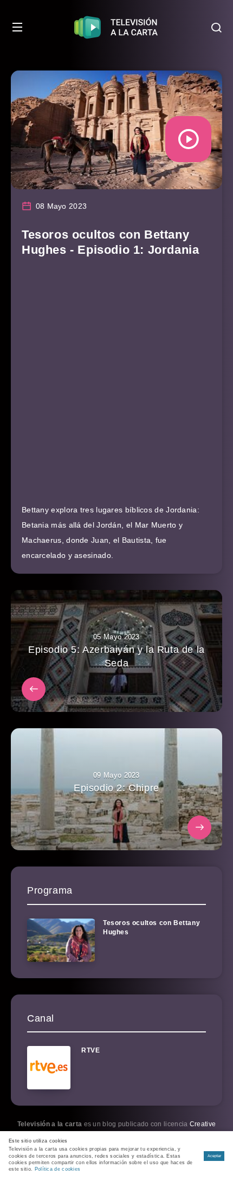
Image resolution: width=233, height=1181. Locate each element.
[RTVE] (48, 1067)
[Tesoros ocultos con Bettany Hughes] (61, 940)
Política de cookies (58, 1169)
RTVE (90, 1050)
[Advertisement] (116, 385)
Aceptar (214, 1156)
